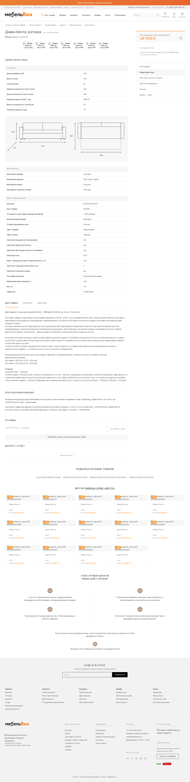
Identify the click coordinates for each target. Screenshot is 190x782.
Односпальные (48, 692)
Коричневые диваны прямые (48, 477)
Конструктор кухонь (161, 702)
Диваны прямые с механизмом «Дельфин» (108, 477)
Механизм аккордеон (14, 705)
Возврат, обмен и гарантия (76, 740)
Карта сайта (101, 743)
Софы (7, 702)
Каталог (68, 730)
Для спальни (121, 702)
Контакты (89, 7)
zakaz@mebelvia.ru (134, 737)
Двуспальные (48, 699)
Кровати (74, 15)
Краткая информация (148, 83)
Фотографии (145, 66)
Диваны (62, 15)
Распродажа (120, 15)
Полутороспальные (50, 696)
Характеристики (147, 72)
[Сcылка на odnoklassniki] (132, 758)
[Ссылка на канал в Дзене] (140, 758)
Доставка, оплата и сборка (151, 78)
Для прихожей (122, 699)
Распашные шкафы (124, 696)
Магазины (100, 733)
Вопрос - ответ (146, 95)
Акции (66, 7)
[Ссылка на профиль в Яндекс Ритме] (145, 758)
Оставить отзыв (118, 429)
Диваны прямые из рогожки (75, 477)
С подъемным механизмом (53, 702)
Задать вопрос (66, 455)
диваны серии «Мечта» (100, 488)
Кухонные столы (160, 699)
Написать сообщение (167, 756)
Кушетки (8, 699)
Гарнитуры (157, 692)
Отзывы (143, 89)
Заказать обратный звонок (138, 7)
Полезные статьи (77, 7)
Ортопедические (12, 709)
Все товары (50, 15)
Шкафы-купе (121, 692)
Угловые (8, 696)
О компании (27, 7)
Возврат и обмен (56, 7)
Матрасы (86, 15)
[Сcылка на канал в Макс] (136, 758)
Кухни (107, 15)
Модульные (158, 696)
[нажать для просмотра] (28, 45)
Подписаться (120, 675)
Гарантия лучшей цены (105, 737)
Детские (82, 699)
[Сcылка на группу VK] (127, 758)
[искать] (157, 15)
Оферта (68, 746)
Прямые (8, 692)
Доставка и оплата (41, 7)
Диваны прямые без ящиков (141, 477)
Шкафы (97, 15)
